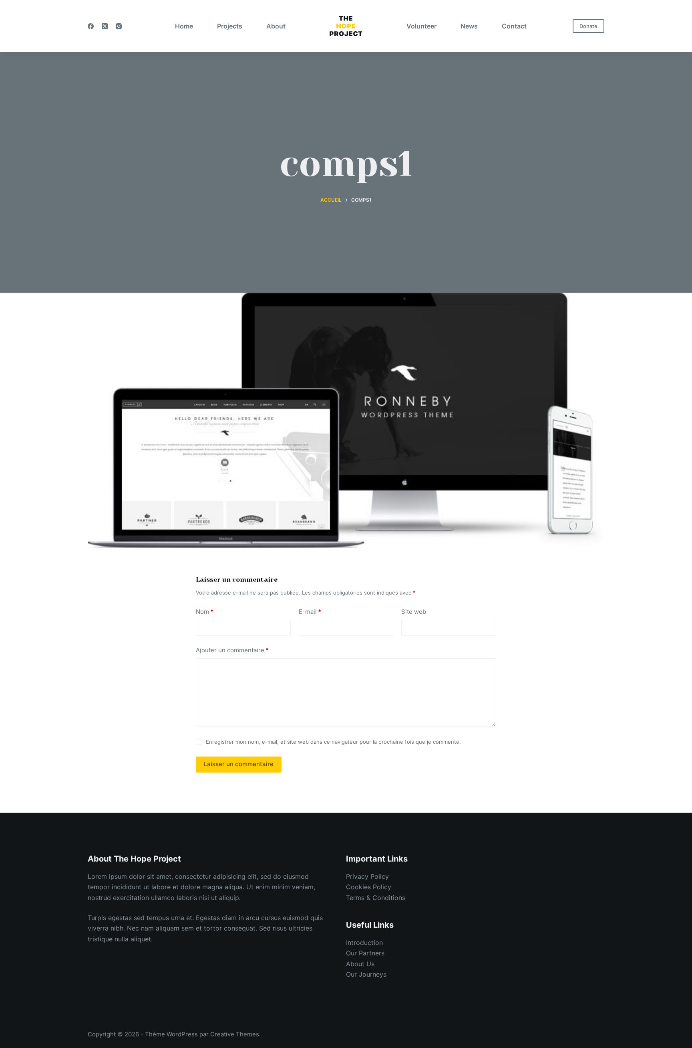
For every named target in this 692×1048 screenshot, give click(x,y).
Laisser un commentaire (239, 764)
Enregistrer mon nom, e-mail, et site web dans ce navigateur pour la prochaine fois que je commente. (333, 741)
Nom (204, 611)
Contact (514, 26)
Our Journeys (366, 974)
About (276, 26)
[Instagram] (119, 26)
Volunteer (421, 26)
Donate (588, 26)
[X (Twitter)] (105, 26)
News (469, 26)
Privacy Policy (367, 876)
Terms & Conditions (375, 898)
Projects (229, 26)
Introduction (364, 943)
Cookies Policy (368, 887)
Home (184, 26)
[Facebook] (91, 26)
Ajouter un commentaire (232, 650)
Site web (413, 611)
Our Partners (365, 953)
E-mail (310, 611)
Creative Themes (234, 1034)
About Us (360, 964)
